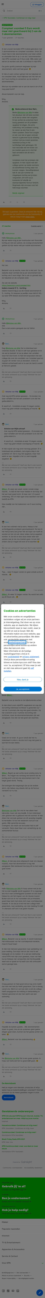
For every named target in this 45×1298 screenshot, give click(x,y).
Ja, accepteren (22, 689)
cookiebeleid (13, 656)
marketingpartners (17, 642)
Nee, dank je (22, 679)
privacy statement (31, 656)
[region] (22, 649)
